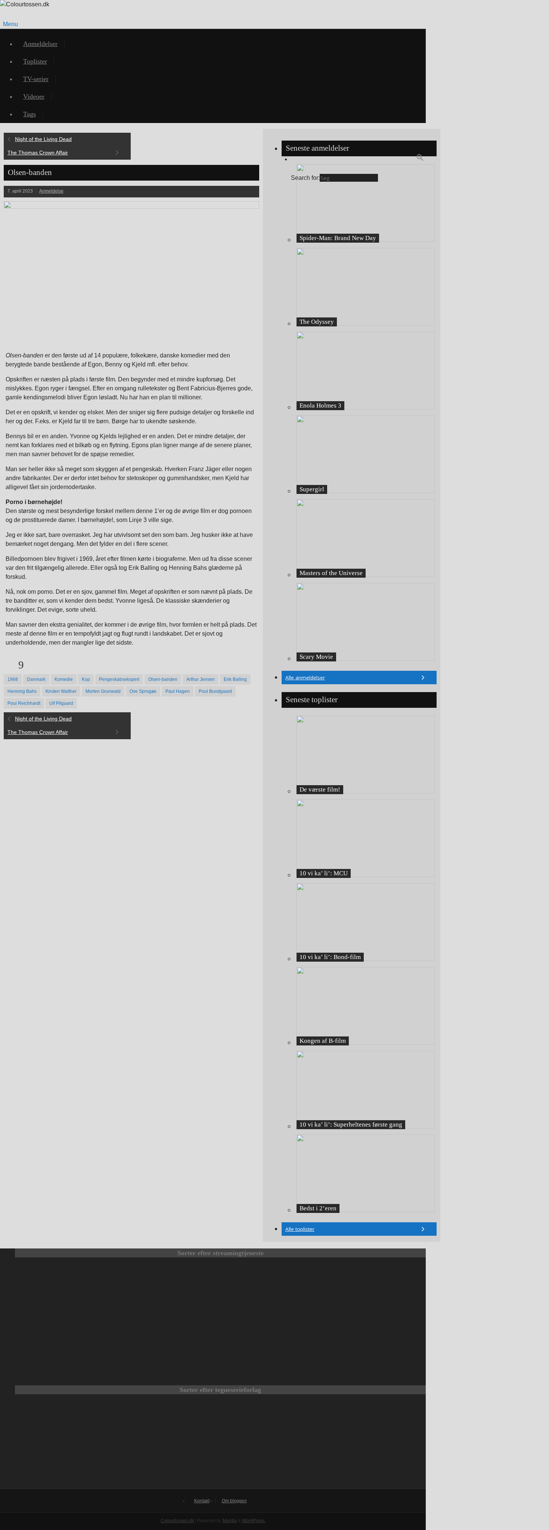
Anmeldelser (40, 43)
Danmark (36, 679)
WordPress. (254, 1520)
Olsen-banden (162, 679)
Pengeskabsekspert (119, 679)
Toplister (35, 61)
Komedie (64, 679)
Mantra (230, 1520)
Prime (270, 1289)
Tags (29, 114)
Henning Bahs (22, 691)
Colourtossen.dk (177, 1520)
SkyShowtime (270, 1340)
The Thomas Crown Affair (37, 153)
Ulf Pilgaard (61, 703)
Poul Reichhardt (23, 703)
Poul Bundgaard (215, 691)
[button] (420, 159)
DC (121, 1445)
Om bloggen (234, 1500)
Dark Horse (319, 1445)
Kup (86, 679)
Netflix (170, 1289)
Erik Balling (235, 679)
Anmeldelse (51, 191)
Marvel (220, 1445)
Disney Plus (370, 1289)
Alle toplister (299, 1229)
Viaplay (170, 1340)
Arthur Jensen (200, 679)
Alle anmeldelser (305, 677)
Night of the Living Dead (43, 139)
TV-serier (36, 79)
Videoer (33, 96)
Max (70, 1289)
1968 (12, 679)
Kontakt (202, 1500)
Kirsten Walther (61, 691)
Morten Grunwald (103, 691)
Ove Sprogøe (143, 691)
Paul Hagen (177, 691)
